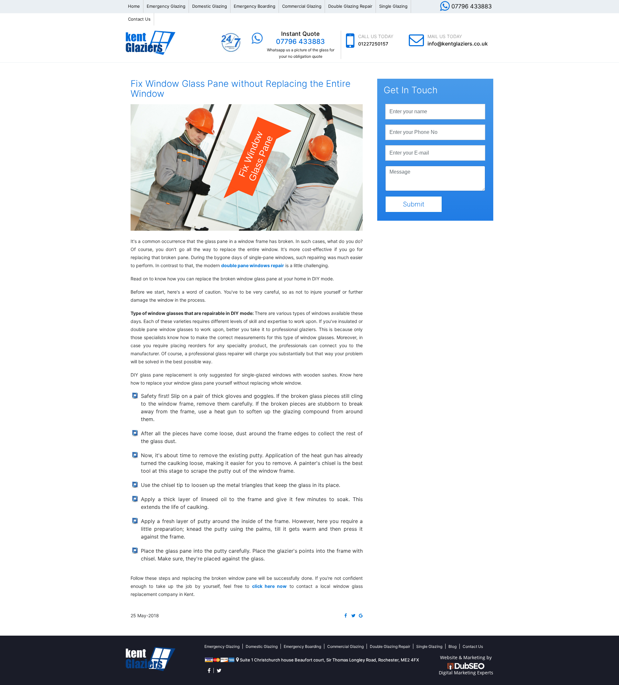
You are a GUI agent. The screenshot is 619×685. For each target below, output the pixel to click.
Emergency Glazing (166, 6)
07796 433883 (471, 6)
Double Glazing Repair (350, 6)
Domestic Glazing (209, 6)
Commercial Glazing (301, 6)
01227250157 (373, 43)
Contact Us (139, 19)
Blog (452, 646)
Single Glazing (393, 6)
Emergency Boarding (254, 6)
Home (134, 6)
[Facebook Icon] (209, 670)
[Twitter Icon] (219, 670)
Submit (413, 204)
